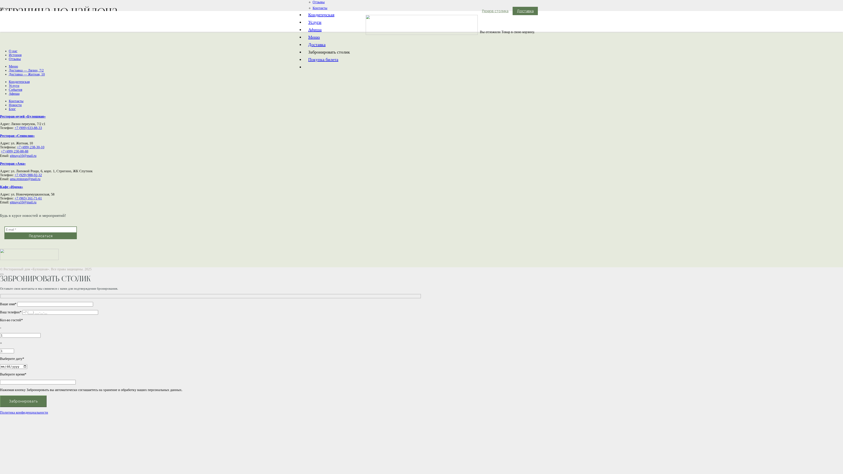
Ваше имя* (8, 304)
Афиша (14, 93)
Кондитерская (19, 82)
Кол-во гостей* (11, 320)
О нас (13, 51)
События (15, 90)
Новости (15, 105)
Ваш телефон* (11, 312)
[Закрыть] (2, 274)
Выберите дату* (12, 359)
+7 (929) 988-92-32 (28, 175)
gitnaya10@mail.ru (23, 156)
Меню (13, 66)
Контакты (16, 101)
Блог (12, 109)
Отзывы (15, 59)
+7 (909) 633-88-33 (28, 128)
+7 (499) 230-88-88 (14, 151)
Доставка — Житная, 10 (27, 74)
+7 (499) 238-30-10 (30, 147)
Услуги (14, 86)
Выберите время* (13, 374)
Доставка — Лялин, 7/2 (26, 70)
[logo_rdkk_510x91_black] (422, 34)
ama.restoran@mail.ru (25, 179)
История (15, 55)
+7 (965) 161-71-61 (28, 198)
